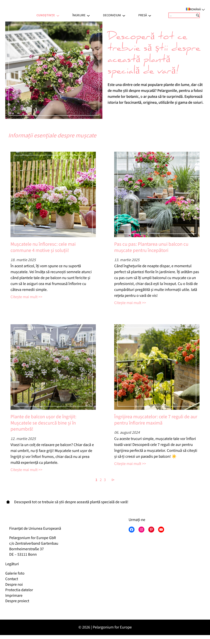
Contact (11, 579)
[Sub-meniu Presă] (149, 15)
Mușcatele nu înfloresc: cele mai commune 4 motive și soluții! (43, 247)
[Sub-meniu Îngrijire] (88, 15)
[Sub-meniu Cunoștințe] (57, 15)
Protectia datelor (19, 590)
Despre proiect (17, 601)
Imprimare (13, 595)
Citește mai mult (24, 297)
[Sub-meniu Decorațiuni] (123, 15)
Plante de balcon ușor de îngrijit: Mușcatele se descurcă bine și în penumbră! (43, 423)
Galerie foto (14, 573)
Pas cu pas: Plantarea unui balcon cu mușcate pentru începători (151, 247)
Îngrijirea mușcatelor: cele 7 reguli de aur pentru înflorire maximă (155, 420)
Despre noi (14, 584)
